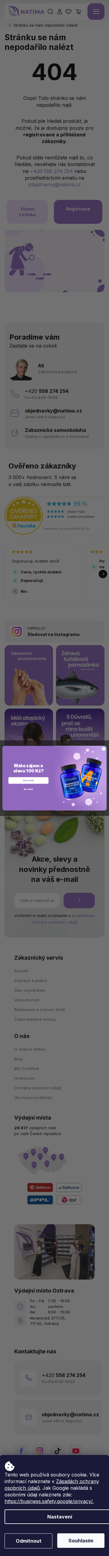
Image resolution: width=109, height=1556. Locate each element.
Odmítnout (28, 1541)
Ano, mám (28, 780)
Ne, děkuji (28, 789)
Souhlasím (80, 1541)
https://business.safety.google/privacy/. (49, 1501)
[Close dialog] (103, 749)
